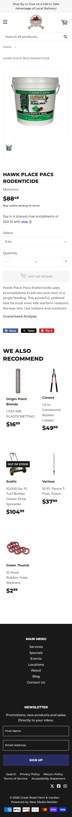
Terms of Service (16, 778)
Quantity (10, 253)
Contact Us (36, 682)
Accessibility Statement (48, 778)
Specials (36, 653)
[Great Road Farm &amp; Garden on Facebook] (59, 786)
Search (11, 774)
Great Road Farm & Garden (39, 797)
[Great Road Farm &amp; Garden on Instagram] (65, 786)
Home (7, 46)
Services (36, 647)
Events (36, 658)
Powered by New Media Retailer (34, 802)
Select (8, 233)
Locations (36, 664)
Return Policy (53, 774)
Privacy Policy (30, 774)
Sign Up (36, 760)
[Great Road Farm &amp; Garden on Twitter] (52, 786)
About (36, 670)
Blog (36, 676)
